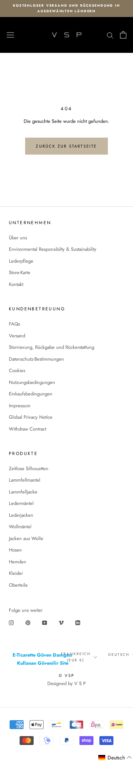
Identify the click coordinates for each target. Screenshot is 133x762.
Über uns (18, 237)
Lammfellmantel (24, 479)
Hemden (17, 561)
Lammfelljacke (23, 491)
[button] (115, 757)
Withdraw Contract (27, 428)
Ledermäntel (21, 503)
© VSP (66, 675)
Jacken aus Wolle (26, 538)
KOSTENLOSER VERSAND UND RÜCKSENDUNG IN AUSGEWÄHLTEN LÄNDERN (66, 8)
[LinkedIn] (77, 622)
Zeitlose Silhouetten (28, 468)
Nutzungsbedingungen (32, 382)
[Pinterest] (27, 622)
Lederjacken (21, 515)
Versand (17, 335)
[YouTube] (44, 622)
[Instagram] (11, 622)
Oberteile (18, 585)
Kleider (16, 573)
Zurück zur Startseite (66, 146)
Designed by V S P (66, 683)
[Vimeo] (61, 622)
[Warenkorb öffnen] (123, 34)
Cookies (17, 370)
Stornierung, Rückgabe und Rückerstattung (51, 347)
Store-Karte (19, 272)
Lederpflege (21, 260)
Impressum (19, 405)
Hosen (15, 549)
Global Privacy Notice (30, 417)
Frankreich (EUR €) (76, 657)
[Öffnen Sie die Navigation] (10, 35)
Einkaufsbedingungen (30, 393)
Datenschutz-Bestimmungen (36, 359)
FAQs (14, 323)
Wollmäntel (20, 526)
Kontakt (16, 284)
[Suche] (110, 35)
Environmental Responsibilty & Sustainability (52, 249)
